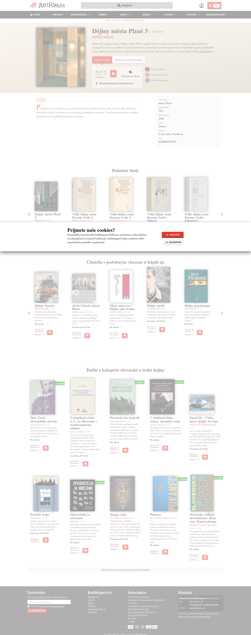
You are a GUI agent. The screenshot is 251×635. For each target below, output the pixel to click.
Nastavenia (175, 242)
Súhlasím (174, 234)
